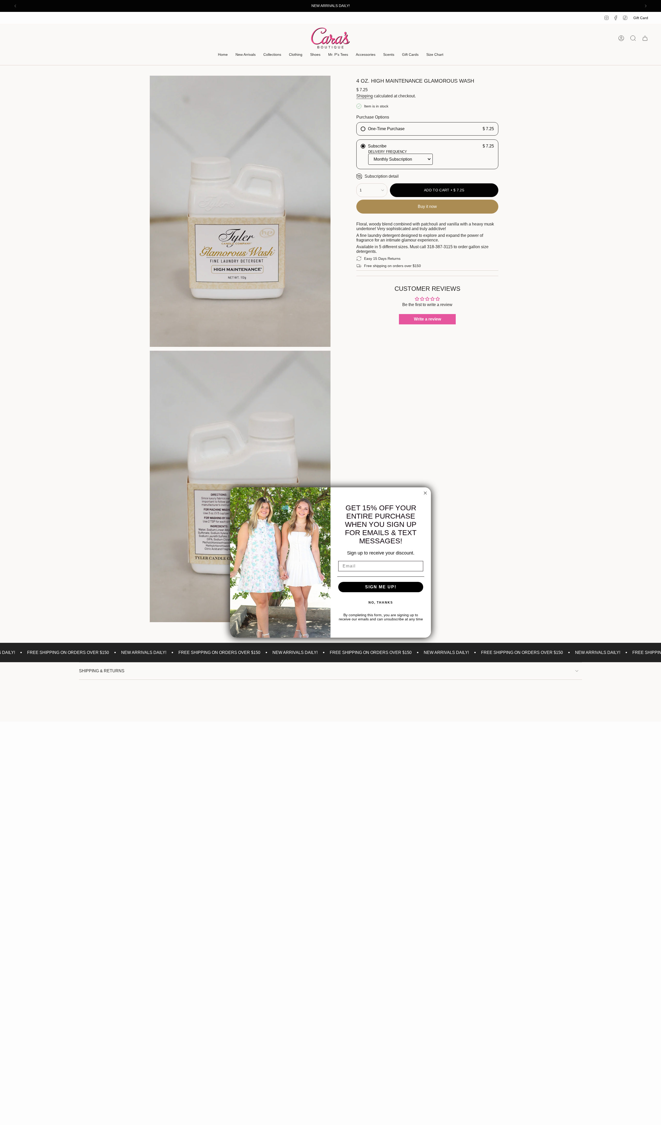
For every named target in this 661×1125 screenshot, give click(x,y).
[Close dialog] (425, 493)
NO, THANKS (380, 602)
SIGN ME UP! (380, 587)
